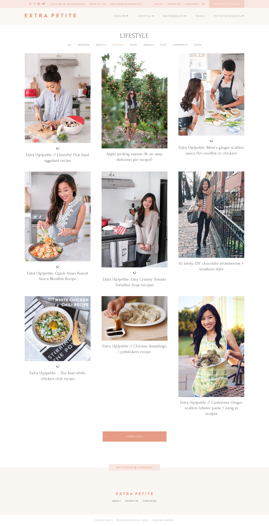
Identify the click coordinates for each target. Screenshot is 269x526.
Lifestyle (144, 16)
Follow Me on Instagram (68, 4)
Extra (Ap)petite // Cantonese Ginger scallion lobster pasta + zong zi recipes (211, 408)
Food (197, 45)
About (159, 4)
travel (200, 16)
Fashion (119, 16)
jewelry (148, 45)
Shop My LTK (98, 4)
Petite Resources (227, 16)
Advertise (174, 4)
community (180, 45)
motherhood (173, 16)
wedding (84, 45)
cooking (118, 45)
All (70, 45)
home (133, 45)
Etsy (163, 45)
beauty (101, 45)
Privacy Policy (104, 520)
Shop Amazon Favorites (125, 4)
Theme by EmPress (163, 520)
